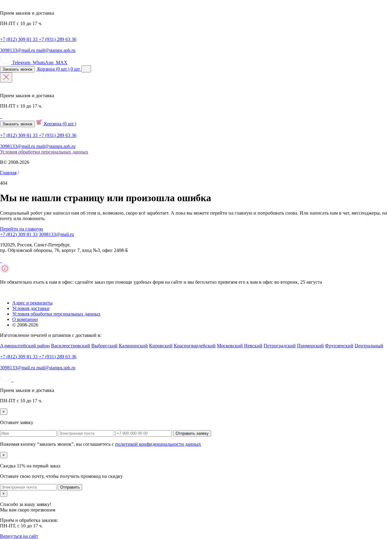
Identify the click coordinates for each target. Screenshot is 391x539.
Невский (253, 345)
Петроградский (280, 345)
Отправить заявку (192, 433)
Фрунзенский (339, 345)
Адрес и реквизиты (32, 302)
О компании (25, 319)
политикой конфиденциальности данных (158, 444)
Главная (8, 172)
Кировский (161, 345)
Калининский (133, 345)
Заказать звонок (17, 69)
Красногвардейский (195, 345)
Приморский (310, 345)
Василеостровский (70, 345)
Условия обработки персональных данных (44, 151)
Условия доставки (30, 308)
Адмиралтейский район (25, 345)
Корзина (59, 123)
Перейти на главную (21, 228)
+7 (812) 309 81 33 (19, 234)
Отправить (70, 487)
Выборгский (104, 345)
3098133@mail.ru (56, 234)
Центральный (369, 345)
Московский (230, 345)
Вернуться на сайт (19, 536)
